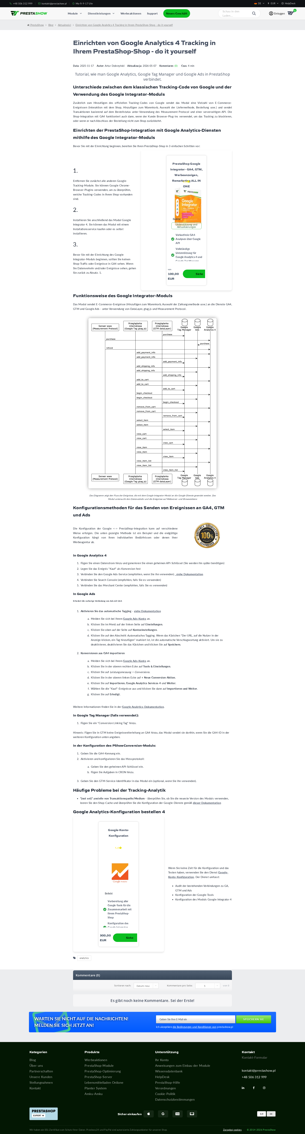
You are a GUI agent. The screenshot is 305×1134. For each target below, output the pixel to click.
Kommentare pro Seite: (180, 985)
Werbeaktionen (96, 1060)
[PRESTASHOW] (29, 13)
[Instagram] (265, 1088)
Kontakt (35, 1088)
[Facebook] (255, 1088)
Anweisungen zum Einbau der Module (182, 1065)
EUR (261, 1114)
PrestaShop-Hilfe (167, 1082)
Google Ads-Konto (134, 618)
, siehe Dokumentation (189, 574)
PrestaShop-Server (98, 1077)
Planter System (96, 1088)
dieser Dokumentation (207, 803)
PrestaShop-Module (99, 1065)
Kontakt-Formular (254, 1057)
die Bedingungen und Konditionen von (194, 1027)
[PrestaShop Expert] (43, 1114)
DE (271, 1114)
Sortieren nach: (122, 985)
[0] (291, 13)
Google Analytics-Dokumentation (143, 707)
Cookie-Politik (165, 1094)
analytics (84, 957)
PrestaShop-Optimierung (103, 1071)
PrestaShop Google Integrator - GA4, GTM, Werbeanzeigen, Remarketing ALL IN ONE (186, 175)
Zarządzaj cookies (232, 1129)
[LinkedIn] (244, 1088)
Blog (32, 1060)
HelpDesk (162, 1077)
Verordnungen (165, 1088)
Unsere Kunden (40, 1077)
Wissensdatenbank (169, 1071)
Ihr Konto (162, 1060)
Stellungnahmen (41, 1082)
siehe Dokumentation (147, 611)
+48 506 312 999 (254, 1077)
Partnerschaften (41, 1071)
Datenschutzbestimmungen (175, 1099)
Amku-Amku (94, 1094)
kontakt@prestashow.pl (259, 1070)
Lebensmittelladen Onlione (104, 1082)
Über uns (36, 1065)
